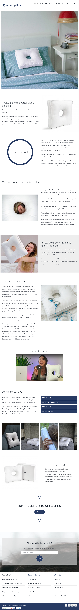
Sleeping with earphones (10, 587)
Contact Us (32, 579)
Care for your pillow (35, 583)
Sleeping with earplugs (10, 596)
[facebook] (66, 605)
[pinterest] (75, 605)
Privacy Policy (59, 587)
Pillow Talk (32, 592)
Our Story (58, 583)
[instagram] (72, 605)
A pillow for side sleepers (10, 579)
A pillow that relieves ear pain (12, 592)
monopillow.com (15, 605)
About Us (57, 579)
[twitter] (69, 605)
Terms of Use (58, 592)
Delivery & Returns (35, 587)
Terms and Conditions (61, 596)
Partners (31, 596)
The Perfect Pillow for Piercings (12, 583)
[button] (3, 436)
